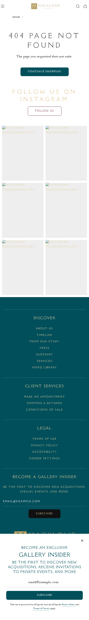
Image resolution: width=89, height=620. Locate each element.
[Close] (82, 540)
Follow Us (44, 111)
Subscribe (44, 514)
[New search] (78, 6)
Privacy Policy (68, 605)
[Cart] (85, 6)
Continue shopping (44, 71)
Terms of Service (41, 609)
